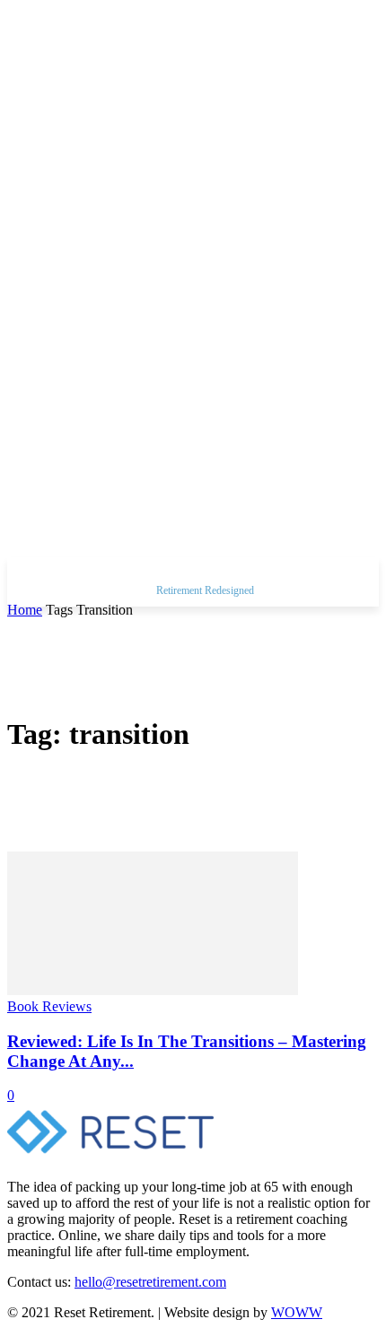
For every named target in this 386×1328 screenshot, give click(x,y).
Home (24, 609)
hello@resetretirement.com (150, 1281)
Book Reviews (49, 1006)
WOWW (296, 1312)
